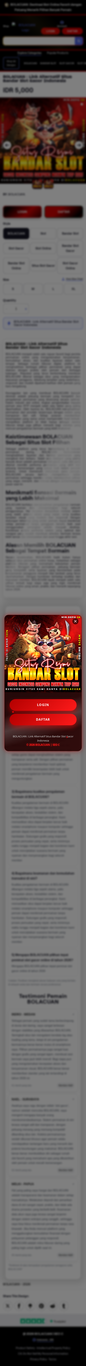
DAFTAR (43, 719)
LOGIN (43, 705)
